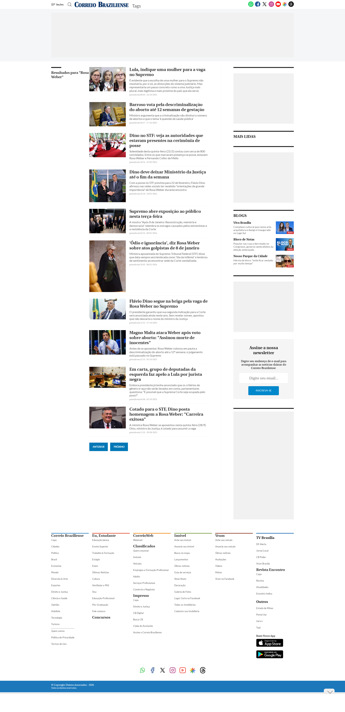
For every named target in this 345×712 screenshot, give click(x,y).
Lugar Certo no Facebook (187, 598)
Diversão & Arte (59, 578)
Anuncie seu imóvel (184, 546)
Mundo (54, 572)
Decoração (179, 585)
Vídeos (218, 565)
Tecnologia (56, 617)
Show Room (180, 578)
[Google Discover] (284, 4)
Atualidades (262, 587)
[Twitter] (264, 6)
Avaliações (220, 559)
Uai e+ (259, 621)
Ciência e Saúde (59, 598)
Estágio (96, 559)
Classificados (144, 546)
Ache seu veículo (223, 540)
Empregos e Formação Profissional (151, 570)
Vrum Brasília (263, 563)
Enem (95, 565)
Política (55, 553)
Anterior (98, 446)
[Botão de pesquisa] (69, 4)
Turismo (55, 624)
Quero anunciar (141, 550)
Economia (56, 565)
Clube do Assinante (143, 625)
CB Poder (261, 557)
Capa (54, 540)
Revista (260, 580)
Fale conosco (98, 611)
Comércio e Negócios (144, 589)
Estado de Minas (264, 608)
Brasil (54, 559)
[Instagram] (271, 6)
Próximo (119, 446)
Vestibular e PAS (100, 585)
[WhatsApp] (251, 6)
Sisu (94, 591)
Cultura (96, 578)
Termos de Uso (58, 643)
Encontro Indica (264, 593)
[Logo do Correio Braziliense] (101, 4)
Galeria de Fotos (182, 591)
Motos (218, 572)
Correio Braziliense (67, 536)
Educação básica (100, 540)
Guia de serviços (182, 572)
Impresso (141, 596)
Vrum (220, 536)
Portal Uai (261, 614)
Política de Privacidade (62, 637)
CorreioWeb (143, 536)
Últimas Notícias (100, 572)
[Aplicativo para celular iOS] (269, 643)
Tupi (258, 627)
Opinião (55, 604)
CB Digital (138, 613)
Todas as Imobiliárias (185, 604)
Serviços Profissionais (144, 583)
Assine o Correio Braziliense (147, 632)
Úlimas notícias (182, 565)
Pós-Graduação (100, 604)
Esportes (55, 585)
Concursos (101, 617)
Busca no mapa (182, 553)
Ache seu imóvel (182, 540)
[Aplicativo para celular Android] (269, 654)
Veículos (137, 563)
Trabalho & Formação (103, 553)
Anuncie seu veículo (225, 546)
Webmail (137, 540)
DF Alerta (261, 544)
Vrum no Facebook (224, 578)
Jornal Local (262, 550)
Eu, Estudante (104, 536)
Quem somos (58, 631)
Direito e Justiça (59, 591)
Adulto (136, 576)
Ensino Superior (100, 546)
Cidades (55, 546)
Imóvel (180, 536)
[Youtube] (278, 6)
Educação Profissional (103, 598)
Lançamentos (181, 559)
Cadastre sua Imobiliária (186, 611)
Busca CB (138, 619)
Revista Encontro (270, 570)
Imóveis (137, 557)
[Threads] (291, 6)
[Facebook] (257, 6)
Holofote (55, 611)
